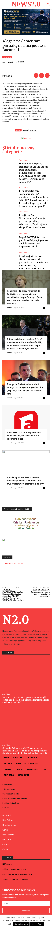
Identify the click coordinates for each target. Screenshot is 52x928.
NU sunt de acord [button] (21, 924)
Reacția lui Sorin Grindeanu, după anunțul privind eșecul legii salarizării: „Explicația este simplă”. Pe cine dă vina (34, 221)
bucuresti (33, 130)
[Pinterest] (47, 75)
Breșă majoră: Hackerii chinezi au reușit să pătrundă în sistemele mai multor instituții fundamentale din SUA (33, 262)
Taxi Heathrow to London (12, 563)
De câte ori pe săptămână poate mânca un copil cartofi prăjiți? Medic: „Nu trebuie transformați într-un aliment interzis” (26, 700)
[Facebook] (36, 75)
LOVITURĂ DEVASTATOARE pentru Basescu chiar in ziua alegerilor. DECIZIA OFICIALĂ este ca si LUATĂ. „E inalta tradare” (13, 595)
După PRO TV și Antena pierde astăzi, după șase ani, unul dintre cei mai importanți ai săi (25, 435)
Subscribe (26, 910)
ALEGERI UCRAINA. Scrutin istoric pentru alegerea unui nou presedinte (40, 593)
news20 (10, 62)
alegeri (25, 130)
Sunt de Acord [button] (37, 924)
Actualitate (7, 57)
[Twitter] (41, 75)
